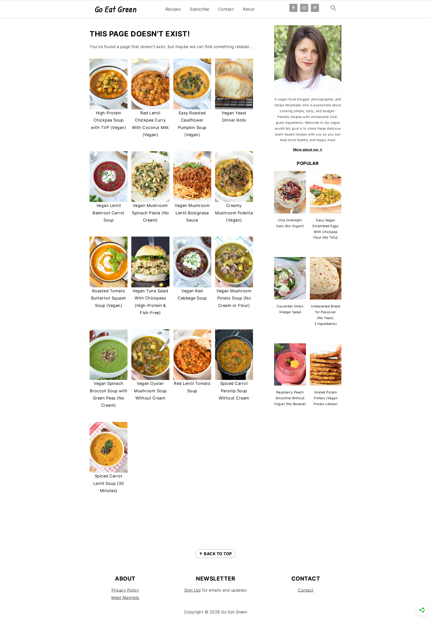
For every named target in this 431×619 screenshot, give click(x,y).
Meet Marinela (125, 597)
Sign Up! (192, 590)
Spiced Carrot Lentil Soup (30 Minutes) (108, 483)
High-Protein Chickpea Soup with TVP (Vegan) (108, 120)
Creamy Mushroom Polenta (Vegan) (234, 212)
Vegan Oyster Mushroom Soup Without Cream (150, 390)
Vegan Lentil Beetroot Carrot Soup (108, 212)
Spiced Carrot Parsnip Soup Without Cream (234, 390)
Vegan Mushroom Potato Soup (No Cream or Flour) (233, 298)
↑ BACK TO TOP (215, 553)
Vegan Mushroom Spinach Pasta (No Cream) (150, 212)
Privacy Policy (125, 590)
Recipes (173, 9)
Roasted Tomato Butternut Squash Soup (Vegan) (108, 298)
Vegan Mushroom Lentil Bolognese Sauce (192, 212)
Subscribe (199, 9)
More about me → (308, 149)
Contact (226, 9)
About (249, 9)
